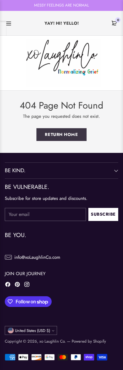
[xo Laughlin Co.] (63, 63)
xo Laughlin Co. (52, 341)
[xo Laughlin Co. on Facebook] (7, 285)
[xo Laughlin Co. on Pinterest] (17, 285)
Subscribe (103, 214)
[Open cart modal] (113, 63)
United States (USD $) (32, 330)
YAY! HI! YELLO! (61, 23)
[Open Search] (20, 63)
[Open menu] (8, 23)
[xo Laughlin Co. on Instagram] (26, 285)
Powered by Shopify (89, 341)
